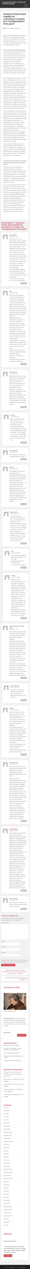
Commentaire (5, 922)
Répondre (23, 283)
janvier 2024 (7, 1203)
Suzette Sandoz (16, 28)
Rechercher (7, 1032)
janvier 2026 (7, 1129)
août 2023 (6, 1219)
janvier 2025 (7, 1166)
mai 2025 (6, 1154)
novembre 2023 (8, 1209)
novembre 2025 (8, 1135)
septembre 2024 (8, 1178)
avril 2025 (6, 1157)
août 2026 (6, 1107)
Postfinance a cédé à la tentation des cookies (13, 1056)
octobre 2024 (7, 1175)
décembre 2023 (8, 1206)
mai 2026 (6, 1116)
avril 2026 (6, 1120)
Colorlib (12, 1267)
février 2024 (7, 1200)
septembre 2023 (8, 1216)
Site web (3, 952)
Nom (3, 941)
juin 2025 (6, 1151)
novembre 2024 (8, 1172)
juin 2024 (6, 1188)
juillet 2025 (6, 1147)
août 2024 (6, 1181)
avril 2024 (6, 1194)
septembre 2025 (8, 1141)
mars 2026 (6, 1123)
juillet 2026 (6, 1110)
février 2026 (7, 1126)
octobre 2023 (7, 1212)
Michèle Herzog (13, 829)
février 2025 (7, 1163)
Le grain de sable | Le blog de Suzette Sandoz (14, 2)
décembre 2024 (8, 1169)
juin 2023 (6, 1225)
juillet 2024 (6, 1185)
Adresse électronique (10, 1241)
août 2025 (6, 1144)
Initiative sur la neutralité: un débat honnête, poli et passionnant (12, 1049)
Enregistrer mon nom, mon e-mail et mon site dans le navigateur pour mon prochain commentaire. (14, 961)
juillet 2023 (6, 1222)
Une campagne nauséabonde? (11, 1053)
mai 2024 (6, 1191)
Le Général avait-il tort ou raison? (12, 1060)
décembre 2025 (8, 1132)
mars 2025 (6, 1160)
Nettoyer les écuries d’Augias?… (12, 1045)
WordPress (22, 1267)
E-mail (3, 947)
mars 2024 (6, 1197)
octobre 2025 (7, 1138)
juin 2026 (6, 1113)
